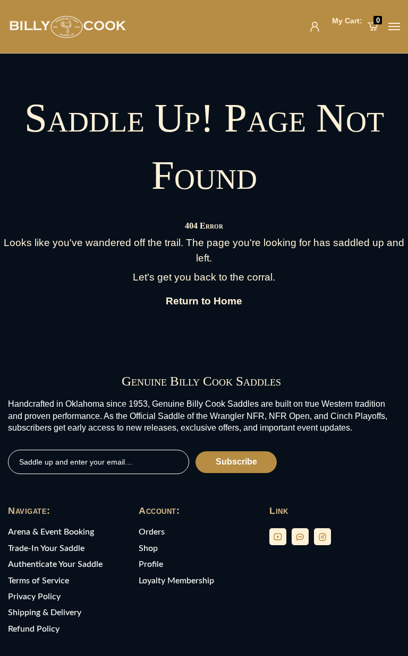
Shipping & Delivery (44, 612)
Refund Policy (34, 629)
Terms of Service (38, 580)
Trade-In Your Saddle (46, 548)
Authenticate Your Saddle (55, 564)
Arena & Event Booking (51, 532)
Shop (148, 548)
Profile (151, 564)
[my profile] (315, 27)
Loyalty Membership (176, 580)
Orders (152, 532)
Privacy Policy (34, 596)
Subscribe (236, 461)
